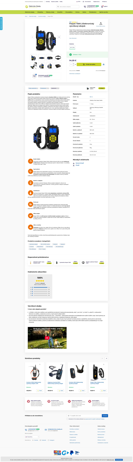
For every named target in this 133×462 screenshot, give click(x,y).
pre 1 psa (72, 47)
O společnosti (73, 437)
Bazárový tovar (101, 434)
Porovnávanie (88, 1)
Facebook (44, 440)
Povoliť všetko (119, 459)
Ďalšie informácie (110, 459)
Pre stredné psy (59, 246)
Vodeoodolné (40, 246)
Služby (61, 1)
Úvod (26, 16)
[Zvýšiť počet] (73, 63)
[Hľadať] (58, 6)
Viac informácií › (73, 38)
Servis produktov (101, 431)
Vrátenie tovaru (101, 429)
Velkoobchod (101, 437)
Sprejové (63, 244)
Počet (71, 64)
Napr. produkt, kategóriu (65, 6)
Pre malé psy (49, 246)
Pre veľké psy (33, 249)
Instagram (52, 440)
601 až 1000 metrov (45, 244)
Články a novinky (101, 440)
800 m (91, 96)
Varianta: (71, 44)
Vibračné (55, 244)
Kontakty (48, 1)
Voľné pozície (73, 440)
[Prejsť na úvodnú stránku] (33, 7)
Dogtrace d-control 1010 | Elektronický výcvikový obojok (55, 383)
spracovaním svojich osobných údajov (94, 419)
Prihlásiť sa (104, 1)
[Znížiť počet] (73, 65)
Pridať (49, 263)
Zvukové (31, 246)
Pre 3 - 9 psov (42, 249)
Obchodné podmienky (75, 442)
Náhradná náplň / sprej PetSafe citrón (38, 262)
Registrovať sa (96, 1)
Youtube (36, 440)
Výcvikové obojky (42, 16)
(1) (73, 22)
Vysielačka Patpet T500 (65, 262)
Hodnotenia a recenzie (103, 442)
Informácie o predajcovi (74, 73)
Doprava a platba (54, 1)
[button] (59, 37)
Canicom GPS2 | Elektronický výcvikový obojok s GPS (33, 383)
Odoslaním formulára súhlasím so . (87, 419)
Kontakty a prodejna (74, 429)
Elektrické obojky (32, 16)
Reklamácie (72, 431)
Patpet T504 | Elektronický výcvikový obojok (97, 383)
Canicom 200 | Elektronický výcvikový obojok (76, 383)
